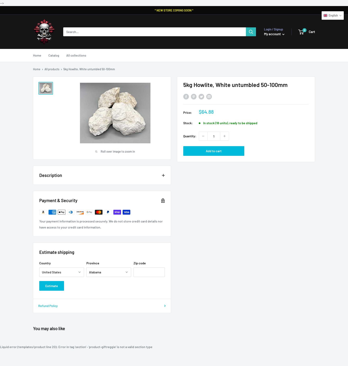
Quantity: (189, 136)
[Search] (251, 31)
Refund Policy (48, 306)
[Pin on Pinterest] (194, 96)
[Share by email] (209, 96)
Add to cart (214, 151)
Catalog (53, 55)
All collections (76, 55)
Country (45, 263)
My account (272, 34)
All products (52, 69)
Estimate (51, 286)
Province (92, 263)
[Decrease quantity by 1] (203, 136)
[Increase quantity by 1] (224, 136)
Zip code (140, 263)
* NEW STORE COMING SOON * (174, 10)
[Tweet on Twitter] (201, 96)
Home (37, 55)
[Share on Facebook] (186, 96)
